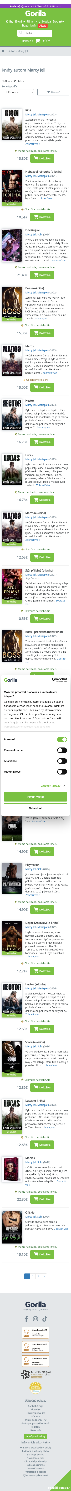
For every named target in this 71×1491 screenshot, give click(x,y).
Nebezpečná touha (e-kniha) (43, 172)
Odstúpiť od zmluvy (35, 1436)
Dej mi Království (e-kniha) (42, 923)
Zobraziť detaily (50, 785)
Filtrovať (55, 92)
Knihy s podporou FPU (36, 1419)
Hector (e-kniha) (35, 984)
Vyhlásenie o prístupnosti (35, 1475)
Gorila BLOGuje (35, 1406)
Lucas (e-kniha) (35, 1101)
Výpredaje (35, 1409)
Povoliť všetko (35, 796)
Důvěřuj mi (32, 230)
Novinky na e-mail (35, 1458)
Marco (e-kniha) (35, 513)
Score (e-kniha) (35, 1042)
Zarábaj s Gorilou (35, 1454)
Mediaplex (43, 114)
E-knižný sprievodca (35, 1413)
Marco (29, 346)
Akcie (42, 26)
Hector (29, 400)
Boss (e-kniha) (34, 288)
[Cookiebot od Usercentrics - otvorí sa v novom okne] (52, 680)
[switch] (62, 750)
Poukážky (35, 1426)
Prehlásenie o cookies (35, 1471)
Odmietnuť (35, 808)
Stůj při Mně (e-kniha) (39, 570)
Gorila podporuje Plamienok (35, 1423)
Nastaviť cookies (36, 1468)
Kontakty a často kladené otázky (35, 1447)
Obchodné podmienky (35, 1461)
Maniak (30, 1158)
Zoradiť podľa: (9, 86)
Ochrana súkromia (36, 1464)
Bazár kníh (29, 25)
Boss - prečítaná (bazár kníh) (44, 632)
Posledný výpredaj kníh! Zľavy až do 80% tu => (35, 6)
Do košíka (44, 158)
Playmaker (32, 865)
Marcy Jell (23, 51)
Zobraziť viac (32, 143)
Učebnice (35, 1416)
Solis (40, 234)
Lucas (29, 455)
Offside (29, 1212)
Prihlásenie (27, 40)
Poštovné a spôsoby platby (35, 1451)
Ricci (28, 110)
